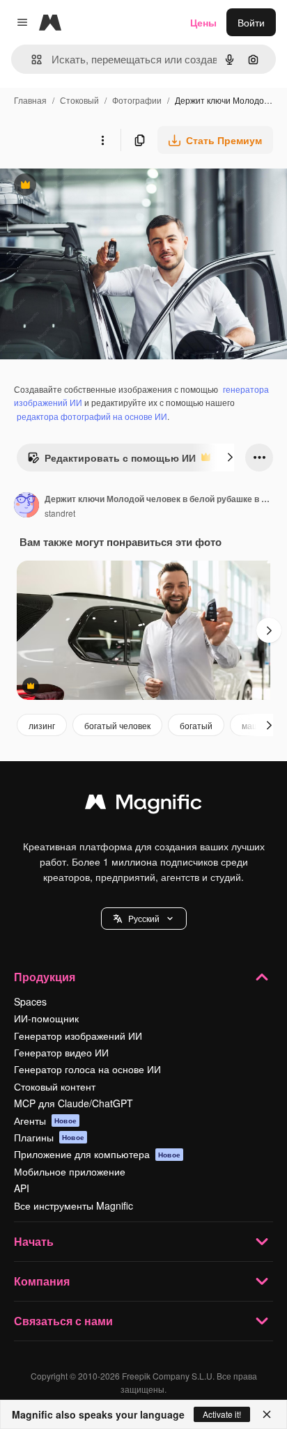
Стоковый (79, 100)
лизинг (42, 725)
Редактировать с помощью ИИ (111, 461)
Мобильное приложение (69, 1171)
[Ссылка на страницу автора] (26, 506)
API (21, 1188)
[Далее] (229, 457)
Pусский (144, 918)
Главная (30, 100)
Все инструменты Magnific (73, 1205)
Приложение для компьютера (97, 1154)
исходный (93, 186)
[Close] (266, 1414)
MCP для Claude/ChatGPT (73, 1103)
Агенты (45, 1120)
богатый (196, 725)
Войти (251, 22)
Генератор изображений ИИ (78, 1036)
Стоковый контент (54, 1086)
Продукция (44, 977)
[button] (144, 918)
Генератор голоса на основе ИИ (87, 1069)
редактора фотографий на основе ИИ (92, 416)
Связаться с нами (63, 1321)
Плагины (49, 1137)
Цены (203, 22)
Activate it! (222, 1414)
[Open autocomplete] (31, 59)
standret (60, 513)
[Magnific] (143, 805)
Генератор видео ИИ (61, 1052)
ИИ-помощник (46, 1018)
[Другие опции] (102, 140)
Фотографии (137, 100)
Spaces (30, 1001)
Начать (34, 1241)
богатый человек (117, 725)
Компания (42, 1281)
